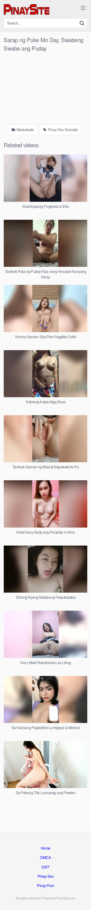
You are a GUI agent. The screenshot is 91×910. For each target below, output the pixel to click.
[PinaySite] (27, 9)
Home (45, 848)
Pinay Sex (46, 876)
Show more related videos (45, 812)
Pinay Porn (45, 885)
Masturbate (25, 129)
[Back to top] (83, 899)
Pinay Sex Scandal (62, 129)
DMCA (45, 857)
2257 (45, 867)
